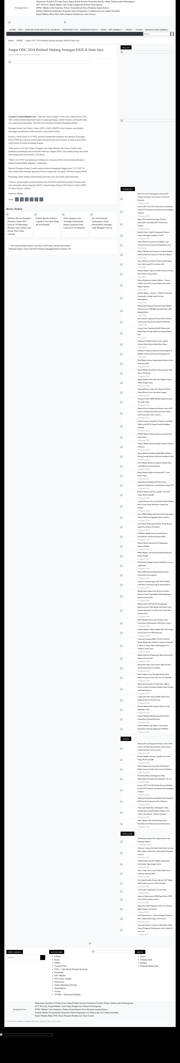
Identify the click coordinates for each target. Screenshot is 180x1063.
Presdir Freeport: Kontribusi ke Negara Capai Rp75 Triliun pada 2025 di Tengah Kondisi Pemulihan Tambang (155, 424)
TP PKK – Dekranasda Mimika (151, 30)
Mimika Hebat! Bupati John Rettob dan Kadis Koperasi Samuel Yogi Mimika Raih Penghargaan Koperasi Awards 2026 (154, 594)
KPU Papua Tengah (62, 979)
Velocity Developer (54, 1021)
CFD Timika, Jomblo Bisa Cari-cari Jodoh (152, 890)
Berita (56, 960)
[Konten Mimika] (9, 22)
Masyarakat (59, 982)
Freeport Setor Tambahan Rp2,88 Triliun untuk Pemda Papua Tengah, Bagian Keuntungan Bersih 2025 (155, 331)
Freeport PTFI (70, 30)
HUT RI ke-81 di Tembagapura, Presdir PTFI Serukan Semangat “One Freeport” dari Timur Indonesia (153, 197)
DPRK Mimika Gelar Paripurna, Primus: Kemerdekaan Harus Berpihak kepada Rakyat (72, 8)
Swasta (57, 991)
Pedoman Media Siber (149, 966)
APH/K (128, 30)
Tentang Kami (146, 960)
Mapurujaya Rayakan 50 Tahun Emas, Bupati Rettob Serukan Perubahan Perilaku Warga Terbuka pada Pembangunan (85, 1)
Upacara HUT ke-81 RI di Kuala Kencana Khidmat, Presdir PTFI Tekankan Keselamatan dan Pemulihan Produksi (155, 210)
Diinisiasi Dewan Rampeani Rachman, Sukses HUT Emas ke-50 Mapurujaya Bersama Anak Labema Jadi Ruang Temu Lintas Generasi (155, 412)
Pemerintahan (88, 30)
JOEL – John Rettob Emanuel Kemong (39, 30)
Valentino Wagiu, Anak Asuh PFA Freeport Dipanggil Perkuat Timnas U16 (40, 249)
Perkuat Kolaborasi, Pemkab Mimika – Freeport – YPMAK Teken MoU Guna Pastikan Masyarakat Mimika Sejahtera (154, 283)
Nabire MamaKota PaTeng (65, 985)
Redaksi (143, 963)
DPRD (103, 30)
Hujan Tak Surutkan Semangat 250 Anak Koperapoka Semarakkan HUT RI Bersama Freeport (152, 222)
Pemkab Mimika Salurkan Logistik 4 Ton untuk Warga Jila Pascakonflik (47, 221)
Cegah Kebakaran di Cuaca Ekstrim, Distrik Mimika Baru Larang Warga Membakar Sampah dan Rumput (156, 504)
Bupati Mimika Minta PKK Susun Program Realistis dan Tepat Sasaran (66, 14)
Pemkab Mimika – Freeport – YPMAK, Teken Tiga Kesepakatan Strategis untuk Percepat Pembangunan (155, 296)
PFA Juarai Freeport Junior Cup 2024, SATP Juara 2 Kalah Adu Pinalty (40, 246)
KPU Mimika (115, 30)
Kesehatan (58, 972)
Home (12, 30)
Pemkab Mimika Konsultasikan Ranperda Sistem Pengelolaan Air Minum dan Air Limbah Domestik (78, 11)
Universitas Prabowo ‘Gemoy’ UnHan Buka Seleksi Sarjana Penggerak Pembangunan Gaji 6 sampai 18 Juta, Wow (155, 928)
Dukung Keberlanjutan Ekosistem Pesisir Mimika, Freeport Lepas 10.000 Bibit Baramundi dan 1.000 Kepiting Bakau (155, 309)
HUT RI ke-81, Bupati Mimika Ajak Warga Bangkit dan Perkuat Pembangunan (69, 5)
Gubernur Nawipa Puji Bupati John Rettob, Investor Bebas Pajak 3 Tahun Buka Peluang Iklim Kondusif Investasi (156, 851)
